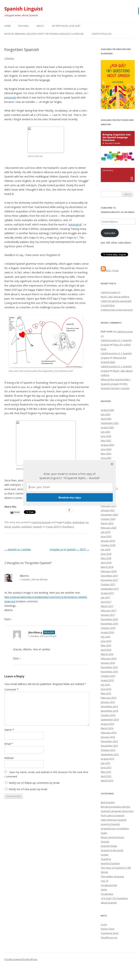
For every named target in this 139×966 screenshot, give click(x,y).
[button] (69, 476)
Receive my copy (69, 497)
